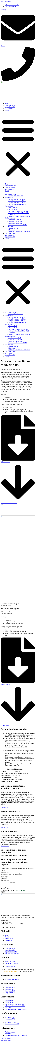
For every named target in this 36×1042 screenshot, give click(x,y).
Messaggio (4, 887)
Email (3, 876)
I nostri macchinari (10, 105)
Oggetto (3, 880)
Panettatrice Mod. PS (14, 219)
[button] (18, 147)
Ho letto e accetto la (14, 890)
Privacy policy (5, 888)
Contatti (7, 110)
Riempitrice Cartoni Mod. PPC (17, 225)
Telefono (4, 878)
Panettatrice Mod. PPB (15, 223)
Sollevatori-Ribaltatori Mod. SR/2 (18, 213)
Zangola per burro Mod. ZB (16, 202)
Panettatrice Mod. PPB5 (15, 221)
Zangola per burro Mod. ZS (16, 199)
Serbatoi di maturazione (15, 196)
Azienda (3, 872)
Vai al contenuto (6, 1)
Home (6, 103)
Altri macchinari (9, 108)
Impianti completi (10, 107)
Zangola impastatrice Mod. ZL (17, 204)
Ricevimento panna (10, 194)
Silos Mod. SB (12, 208)
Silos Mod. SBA (13, 209)
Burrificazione (9, 197)
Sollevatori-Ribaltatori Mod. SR (18, 211)
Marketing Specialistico (11, 971)
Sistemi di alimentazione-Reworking (19, 216)
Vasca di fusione (13, 228)
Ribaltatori (11, 214)
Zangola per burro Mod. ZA (17, 201)
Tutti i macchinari (10, 233)
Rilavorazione (9, 226)
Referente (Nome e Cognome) (10, 874)
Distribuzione (9, 206)
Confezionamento (10, 218)
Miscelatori (11, 230)
